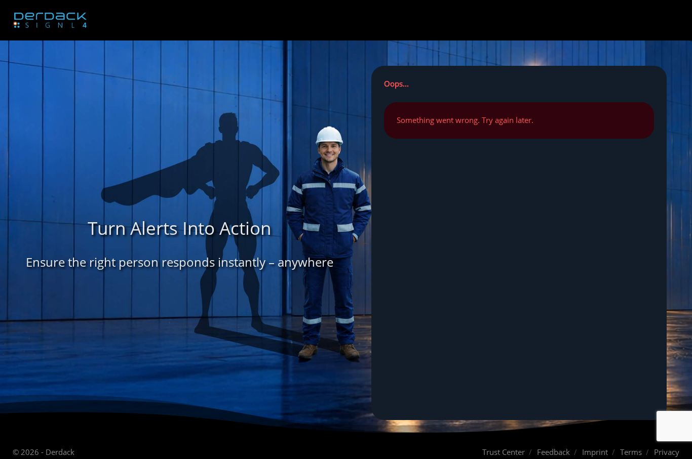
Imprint (595, 452)
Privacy (666, 452)
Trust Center (503, 452)
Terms (631, 452)
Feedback (553, 452)
